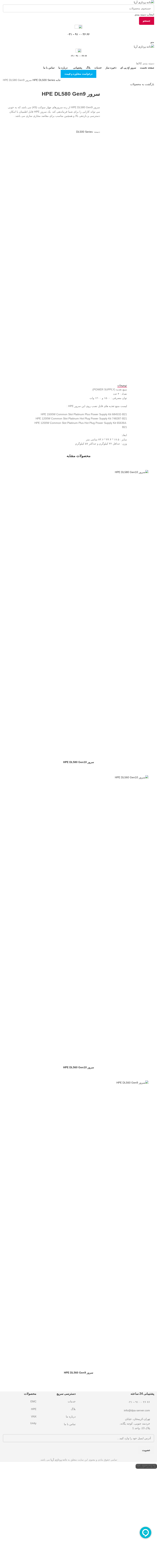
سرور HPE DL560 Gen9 (78, 1372)
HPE (36, 80)
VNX (33, 1416)
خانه (58, 80)
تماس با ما (70, 1424)
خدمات (72, 1401)
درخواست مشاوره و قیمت (78, 73)
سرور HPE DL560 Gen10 (78, 1067)
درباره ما (71, 1416)
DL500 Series (43, 80)
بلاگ (73, 1409)
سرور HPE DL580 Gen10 (78, 762)
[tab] (122, 385)
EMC (33, 1401)
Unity (33, 1423)
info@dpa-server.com (137, 1410)
